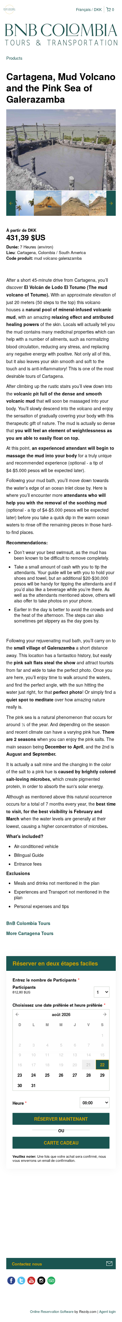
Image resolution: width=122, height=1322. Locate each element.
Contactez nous (27, 1264)
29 (102, 1075)
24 (33, 1075)
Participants (24, 989)
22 (102, 1065)
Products (14, 58)
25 (47, 1075)
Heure (20, 1103)
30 (20, 1085)
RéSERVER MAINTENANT (61, 1119)
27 (75, 1075)
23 (20, 1075)
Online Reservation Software (52, 1311)
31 (33, 1085)
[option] (20, 203)
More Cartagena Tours (29, 933)
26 (61, 1075)
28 (88, 1075)
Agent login (107, 1311)
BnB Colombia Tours (29, 923)
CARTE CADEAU (61, 1143)
